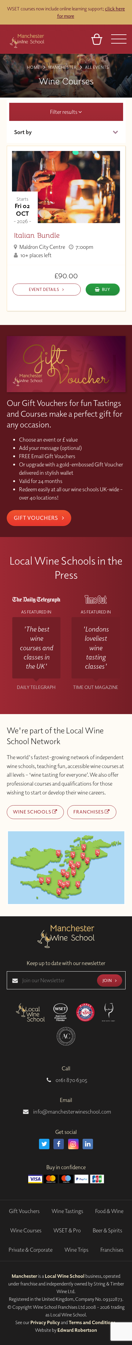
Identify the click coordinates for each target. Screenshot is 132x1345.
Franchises (89, 812)
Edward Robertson (77, 1330)
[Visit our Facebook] (58, 1144)
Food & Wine (109, 1211)
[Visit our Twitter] (44, 1144)
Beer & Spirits (107, 1230)
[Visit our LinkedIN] (88, 1144)
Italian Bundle (37, 235)
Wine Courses (25, 1230)
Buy (106, 289)
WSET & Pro (67, 1230)
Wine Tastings (67, 1211)
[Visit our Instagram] (73, 1144)
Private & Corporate (30, 1249)
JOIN (108, 980)
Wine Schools (32, 812)
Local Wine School (64, 1276)
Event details (44, 289)
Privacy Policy (45, 1322)
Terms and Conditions (92, 1322)
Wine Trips (76, 1249)
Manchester (24, 1276)
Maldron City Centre (41, 246)
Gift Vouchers (36, 517)
